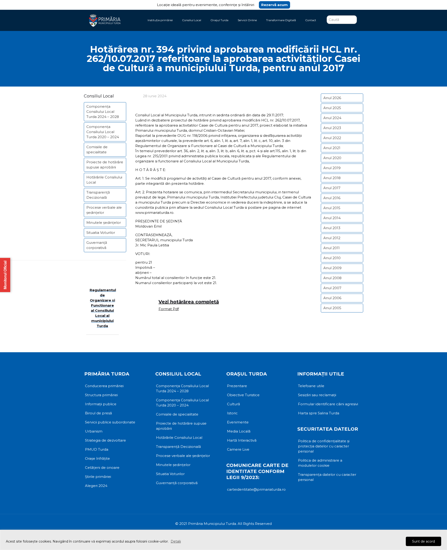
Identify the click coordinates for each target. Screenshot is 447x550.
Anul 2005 (332, 308)
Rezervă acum (274, 5)
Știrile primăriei (98, 476)
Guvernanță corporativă (96, 245)
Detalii (176, 541)
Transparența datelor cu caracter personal (327, 477)
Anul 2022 (332, 138)
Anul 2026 (332, 98)
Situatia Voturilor (100, 232)
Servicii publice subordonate (110, 422)
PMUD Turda (96, 449)
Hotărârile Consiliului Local (104, 179)
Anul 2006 (332, 298)
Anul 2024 (332, 118)
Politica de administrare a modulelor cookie (320, 463)
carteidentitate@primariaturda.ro (256, 489)
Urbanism (93, 431)
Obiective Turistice (243, 395)
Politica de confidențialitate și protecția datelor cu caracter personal (323, 446)
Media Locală (239, 431)
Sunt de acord (423, 541)
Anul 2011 (331, 248)
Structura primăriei (101, 395)
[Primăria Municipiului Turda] (105, 20)
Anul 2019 (332, 168)
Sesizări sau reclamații (317, 395)
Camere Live (238, 449)
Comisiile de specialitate (97, 149)
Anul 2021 (331, 148)
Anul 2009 (332, 268)
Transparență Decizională (98, 195)
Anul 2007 (332, 288)
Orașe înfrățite (97, 458)
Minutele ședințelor (103, 222)
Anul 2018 (332, 178)
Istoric (232, 413)
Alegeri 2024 (96, 485)
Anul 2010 (332, 258)
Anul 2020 (332, 158)
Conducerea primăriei (104, 386)
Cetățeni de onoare (102, 467)
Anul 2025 (332, 108)
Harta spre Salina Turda (318, 413)
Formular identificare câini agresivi (328, 404)
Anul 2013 (331, 228)
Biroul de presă (98, 413)
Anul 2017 (331, 188)
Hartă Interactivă (242, 440)
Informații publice (100, 404)
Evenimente (238, 422)
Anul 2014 (332, 218)
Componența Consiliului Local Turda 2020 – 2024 (102, 131)
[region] (223, 540)
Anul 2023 (332, 128)
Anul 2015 (331, 208)
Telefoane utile (311, 386)
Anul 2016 (331, 198)
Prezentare (237, 386)
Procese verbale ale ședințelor (104, 210)
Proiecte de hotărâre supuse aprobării (104, 164)
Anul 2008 (332, 278)
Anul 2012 (331, 238)
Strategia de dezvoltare (105, 440)
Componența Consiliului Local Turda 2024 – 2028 (102, 111)
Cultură (233, 404)
